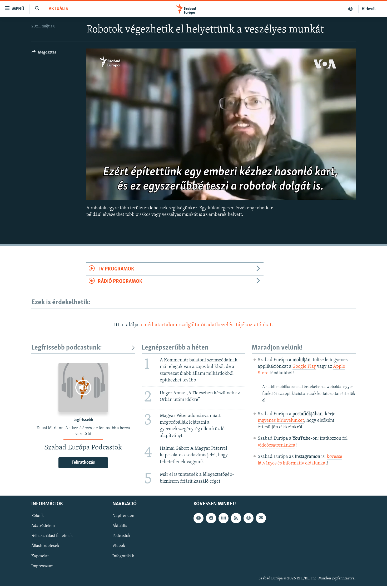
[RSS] (236, 518)
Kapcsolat (40, 556)
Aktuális (58, 9)
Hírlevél (368, 9)
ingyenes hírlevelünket (281, 420)
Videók (118, 546)
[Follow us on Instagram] (224, 518)
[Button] (44, 54)
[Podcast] (249, 518)
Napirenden (123, 516)
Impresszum (42, 566)
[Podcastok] (351, 9)
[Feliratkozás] (261, 518)
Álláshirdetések (45, 546)
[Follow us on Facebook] (211, 518)
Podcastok (121, 536)
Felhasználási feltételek (52, 536)
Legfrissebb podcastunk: (66, 347)
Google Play (304, 366)
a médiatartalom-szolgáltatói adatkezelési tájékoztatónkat (206, 325)
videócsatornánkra (276, 445)
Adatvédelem (43, 526)
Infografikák (123, 556)
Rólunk (37, 516)
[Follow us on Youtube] (199, 518)
